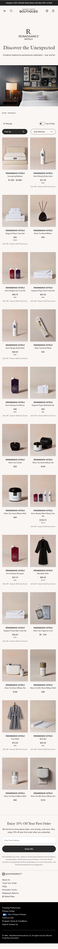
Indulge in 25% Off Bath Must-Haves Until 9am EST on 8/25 (29, 3)
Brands (4, 113)
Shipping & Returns (10, 893)
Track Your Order (9, 883)
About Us (6, 880)
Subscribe (29, 849)
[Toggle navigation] (4, 11)
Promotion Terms (9, 890)
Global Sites (9, 896)
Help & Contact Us (10, 924)
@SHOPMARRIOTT (13, 874)
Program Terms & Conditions (14, 921)
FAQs (4, 886)
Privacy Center (8, 911)
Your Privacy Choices (16, 914)
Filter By (7, 132)
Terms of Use (8, 918)
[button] (53, 11)
